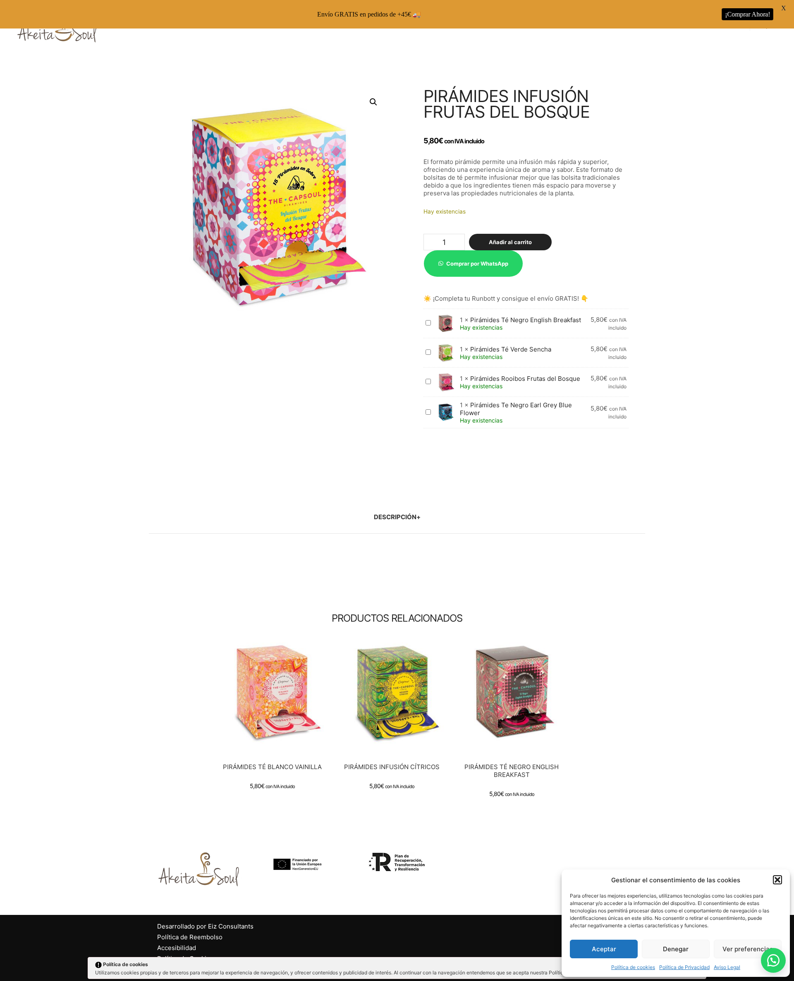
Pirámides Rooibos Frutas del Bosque (525, 378)
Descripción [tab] (395, 517)
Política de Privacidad (684, 967)
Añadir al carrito (510, 242)
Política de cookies (633, 967)
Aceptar (604, 949)
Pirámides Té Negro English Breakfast (525, 320)
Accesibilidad (176, 948)
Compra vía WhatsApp (276, 701)
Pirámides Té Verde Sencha (510, 349)
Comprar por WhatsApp (477, 263)
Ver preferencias (747, 949)
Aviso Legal (727, 967)
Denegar (676, 949)
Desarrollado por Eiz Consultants (205, 926)
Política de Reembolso (189, 937)
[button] (777, 880)
